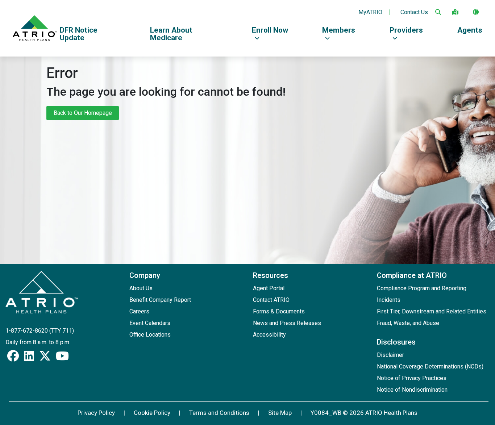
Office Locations (150, 334)
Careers (139, 311)
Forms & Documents (279, 311)
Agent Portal (268, 288)
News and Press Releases (287, 323)
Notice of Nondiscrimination (412, 389)
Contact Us (414, 12)
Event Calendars (149, 323)
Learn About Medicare (171, 34)
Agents (469, 30)
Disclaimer (390, 354)
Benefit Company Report (160, 299)
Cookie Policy (152, 412)
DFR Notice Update (78, 34)
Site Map (280, 412)
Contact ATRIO (271, 299)
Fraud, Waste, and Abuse (408, 323)
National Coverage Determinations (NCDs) (430, 366)
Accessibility (269, 334)
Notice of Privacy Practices (411, 378)
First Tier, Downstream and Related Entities (431, 311)
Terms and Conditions (219, 412)
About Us (141, 288)
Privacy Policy (96, 412)
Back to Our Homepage (83, 112)
